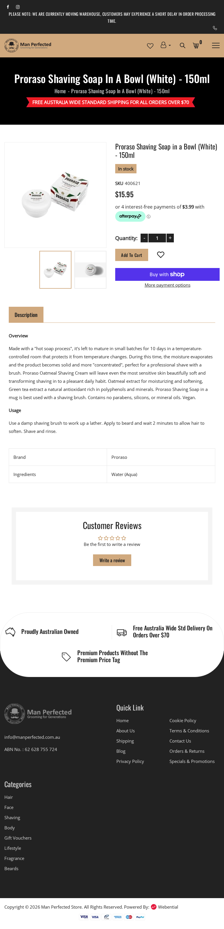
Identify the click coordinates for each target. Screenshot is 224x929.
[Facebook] (7, 6)
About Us (125, 731)
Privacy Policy (130, 761)
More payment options (167, 285)
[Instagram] (17, 6)
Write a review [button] (112, 560)
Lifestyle (12, 848)
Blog (120, 751)
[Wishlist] (161, 255)
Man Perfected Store (61, 907)
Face (8, 807)
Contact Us (180, 741)
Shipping (125, 741)
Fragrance (14, 858)
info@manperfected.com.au (32, 737)
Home (60, 90)
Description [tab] (26, 314)
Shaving (12, 817)
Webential (168, 907)
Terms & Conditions (189, 731)
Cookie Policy (182, 720)
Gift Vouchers (18, 838)
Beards (11, 868)
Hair (8, 797)
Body (9, 828)
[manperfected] (37, 716)
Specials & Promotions (192, 761)
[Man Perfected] (27, 45)
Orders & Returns (186, 751)
